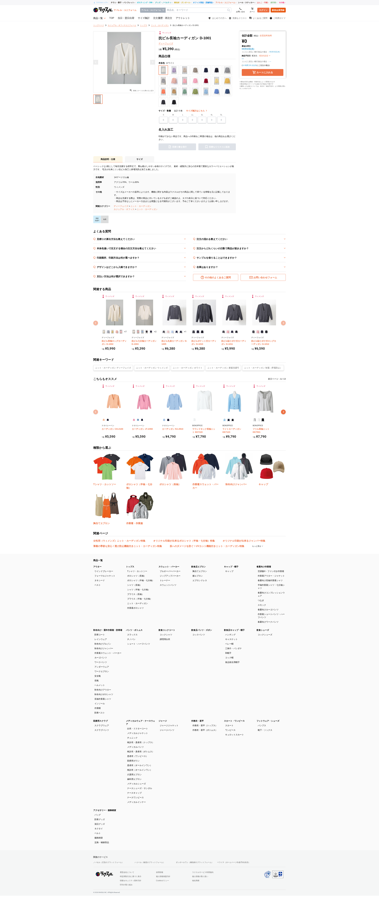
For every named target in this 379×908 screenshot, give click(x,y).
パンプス (262, 725)
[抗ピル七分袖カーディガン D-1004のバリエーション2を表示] (138, 332)
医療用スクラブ (100, 721)
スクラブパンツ (101, 730)
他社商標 (195, 881)
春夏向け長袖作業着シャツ (270, 580)
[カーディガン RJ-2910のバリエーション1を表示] (164, 420)
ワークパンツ (100, 662)
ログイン (263, 10)
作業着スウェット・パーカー (107, 653)
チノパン (131, 639)
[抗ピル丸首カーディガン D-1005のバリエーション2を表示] (168, 332)
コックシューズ (265, 634)
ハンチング (230, 634)
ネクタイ (98, 828)
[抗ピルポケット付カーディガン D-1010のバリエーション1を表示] (193, 332)
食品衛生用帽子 (232, 662)
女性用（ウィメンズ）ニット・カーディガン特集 (119, 540)
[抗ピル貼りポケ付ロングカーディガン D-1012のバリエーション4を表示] (266, 332)
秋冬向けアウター (102, 690)
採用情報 (159, 872)
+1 (185, 331)
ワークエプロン (101, 671)
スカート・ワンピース (234, 721)
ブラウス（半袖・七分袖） (139, 599)
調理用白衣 (165, 639)
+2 (155, 331)
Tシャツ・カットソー (137, 571)
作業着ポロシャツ (135, 608)
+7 (125, 331)
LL (192, 115)
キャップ (229, 571)
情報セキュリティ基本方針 (130, 881)
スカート (229, 725)
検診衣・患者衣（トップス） (140, 742)
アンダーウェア (101, 667)
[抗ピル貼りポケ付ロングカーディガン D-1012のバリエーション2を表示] (258, 332)
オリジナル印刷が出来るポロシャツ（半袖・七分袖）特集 (184, 540)
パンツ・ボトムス (134, 630)
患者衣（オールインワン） (139, 765)
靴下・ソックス (265, 730)
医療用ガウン (133, 761)
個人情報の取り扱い (200, 876)
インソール (99, 703)
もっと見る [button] (256, 546)
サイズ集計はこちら (195, 110)
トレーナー (165, 580)
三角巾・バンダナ (233, 648)
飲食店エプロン (198, 566)
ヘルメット (99, 685)
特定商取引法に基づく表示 (130, 876)
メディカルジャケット (137, 733)
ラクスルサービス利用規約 (202, 872)
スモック (262, 605)
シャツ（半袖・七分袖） (138, 589)
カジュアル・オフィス (124, 209)
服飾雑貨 (98, 838)
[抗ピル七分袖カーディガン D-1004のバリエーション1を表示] (134, 332)
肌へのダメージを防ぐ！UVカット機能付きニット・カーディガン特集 (207, 546)
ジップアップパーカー (170, 576)
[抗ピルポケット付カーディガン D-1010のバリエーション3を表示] (202, 332)
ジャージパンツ (167, 730)
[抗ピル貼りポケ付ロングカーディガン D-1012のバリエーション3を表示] (262, 332)
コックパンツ (198, 634)
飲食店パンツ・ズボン (201, 630)
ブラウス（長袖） (135, 594)
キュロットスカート (234, 734)
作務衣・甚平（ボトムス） (204, 730)
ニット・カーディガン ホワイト (187, 368)
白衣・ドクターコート (137, 728)
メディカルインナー (136, 802)
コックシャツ (166, 634)
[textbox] (198, 10)
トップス (130, 566)
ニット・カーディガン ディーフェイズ (113, 368)
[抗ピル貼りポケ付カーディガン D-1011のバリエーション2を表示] (228, 332)
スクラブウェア (101, 725)
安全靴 (97, 676)
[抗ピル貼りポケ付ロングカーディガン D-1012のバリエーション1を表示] (253, 332)
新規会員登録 (278, 10)
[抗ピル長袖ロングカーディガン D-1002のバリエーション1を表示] (104, 332)
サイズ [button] (139, 159)
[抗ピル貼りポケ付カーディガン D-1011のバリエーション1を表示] (223, 332)
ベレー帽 (229, 644)
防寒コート (99, 634)
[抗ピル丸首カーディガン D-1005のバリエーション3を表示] (172, 332)
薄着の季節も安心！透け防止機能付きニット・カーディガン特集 (127, 546)
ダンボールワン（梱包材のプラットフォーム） (194, 862)
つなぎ (261, 600)
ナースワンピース (135, 797)
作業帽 (97, 708)
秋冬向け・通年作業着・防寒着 (107, 630)
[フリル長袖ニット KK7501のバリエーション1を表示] (255, 420)
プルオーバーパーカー (170, 571)
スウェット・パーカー (169, 566)
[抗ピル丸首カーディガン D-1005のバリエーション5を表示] (181, 332)
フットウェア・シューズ (268, 721)
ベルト (97, 833)
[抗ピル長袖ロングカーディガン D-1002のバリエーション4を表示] (117, 332)
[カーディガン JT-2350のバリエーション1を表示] (134, 420)
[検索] (228, 10)
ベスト (97, 585)
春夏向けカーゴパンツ (268, 609)
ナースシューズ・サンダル (139, 788)
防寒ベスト (99, 713)
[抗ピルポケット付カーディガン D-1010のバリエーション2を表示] (198, 332)
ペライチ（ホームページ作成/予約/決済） (233, 862)
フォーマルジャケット (104, 576)
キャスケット (231, 639)
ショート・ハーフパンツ (138, 644)
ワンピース (230, 730)
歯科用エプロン (134, 779)
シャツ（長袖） (134, 585)
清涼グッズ (99, 824)
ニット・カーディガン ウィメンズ (152, 368)
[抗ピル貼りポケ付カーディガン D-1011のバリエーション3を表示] (232, 332)
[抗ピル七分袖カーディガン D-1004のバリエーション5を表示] (151, 332)
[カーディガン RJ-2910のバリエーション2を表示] (168, 420)
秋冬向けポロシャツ (103, 694)
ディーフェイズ (121, 206)
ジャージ (163, 721)
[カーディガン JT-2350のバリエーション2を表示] (138, 420)
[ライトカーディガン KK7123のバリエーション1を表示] (225, 420)
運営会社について (127, 872)
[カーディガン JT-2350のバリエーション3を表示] (142, 420)
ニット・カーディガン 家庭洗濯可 (223, 368)
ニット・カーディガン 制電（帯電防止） (263, 368)
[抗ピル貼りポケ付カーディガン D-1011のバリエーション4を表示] (236, 332)
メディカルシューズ (136, 783)
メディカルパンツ (135, 747)
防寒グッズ (99, 819)
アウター (97, 566)
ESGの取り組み (126, 885)
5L (221, 115)
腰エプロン (197, 576)
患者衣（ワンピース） (137, 756)
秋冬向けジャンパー (103, 648)
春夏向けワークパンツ (268, 622)
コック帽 (229, 657)
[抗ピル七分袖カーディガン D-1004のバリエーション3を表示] (142, 332)
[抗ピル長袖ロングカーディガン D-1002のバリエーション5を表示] (121, 332)
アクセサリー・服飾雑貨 (104, 810)
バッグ (97, 815)
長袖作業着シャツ (102, 699)
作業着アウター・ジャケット (271, 576)
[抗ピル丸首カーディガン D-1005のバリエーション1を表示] (164, 332)
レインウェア (100, 639)
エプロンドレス (199, 580)
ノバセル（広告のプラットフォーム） (108, 862)
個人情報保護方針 (163, 876)
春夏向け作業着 (264, 566)
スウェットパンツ (168, 585)
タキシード (99, 580)
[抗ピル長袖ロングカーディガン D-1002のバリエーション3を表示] (112, 332)
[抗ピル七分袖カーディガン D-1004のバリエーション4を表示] (146, 332)
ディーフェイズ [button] (166, 43)
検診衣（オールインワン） (139, 770)
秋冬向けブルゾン (102, 644)
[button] (99, 18)
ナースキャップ (134, 793)
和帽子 (228, 653)
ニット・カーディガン (141, 206)
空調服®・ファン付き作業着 (271, 571)
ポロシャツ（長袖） (136, 576)
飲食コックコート (167, 630)
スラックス (132, 634)
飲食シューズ (263, 630)
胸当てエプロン (199, 571)
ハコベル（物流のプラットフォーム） (150, 862)
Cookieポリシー (162, 881)
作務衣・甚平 (197, 721)
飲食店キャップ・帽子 (234, 630)
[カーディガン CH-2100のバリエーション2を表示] (108, 420)
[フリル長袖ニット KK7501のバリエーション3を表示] (263, 420)
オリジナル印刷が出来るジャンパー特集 (244, 540)
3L (202, 115)
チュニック (132, 738)
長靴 (96, 680)
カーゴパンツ (100, 657)
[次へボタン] (283, 412)
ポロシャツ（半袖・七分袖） (140, 580)
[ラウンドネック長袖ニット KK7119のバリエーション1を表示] (194, 420)
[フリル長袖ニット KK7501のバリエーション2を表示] (259, 420)
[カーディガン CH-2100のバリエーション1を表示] (104, 420)
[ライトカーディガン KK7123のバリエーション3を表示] (233, 420)
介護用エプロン (134, 774)
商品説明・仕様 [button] (108, 159)
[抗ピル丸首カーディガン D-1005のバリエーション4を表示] (176, 332)
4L (212, 115)
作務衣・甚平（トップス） (204, 725)
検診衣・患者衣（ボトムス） (140, 751)
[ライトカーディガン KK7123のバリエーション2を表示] (229, 420)
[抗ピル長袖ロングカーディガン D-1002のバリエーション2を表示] (108, 332)
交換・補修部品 (101, 842)
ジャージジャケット (169, 725)
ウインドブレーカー (103, 571)
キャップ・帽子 (231, 566)
